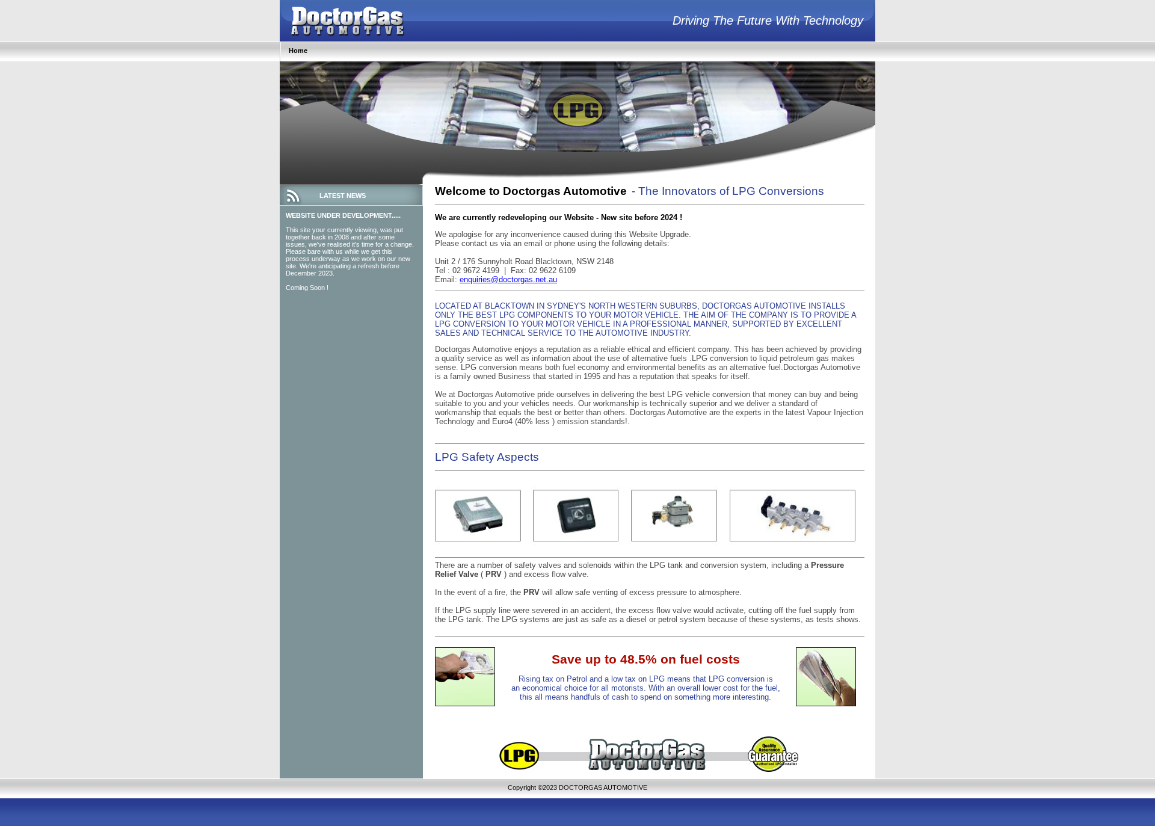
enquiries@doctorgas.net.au (508, 279)
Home (298, 50)
